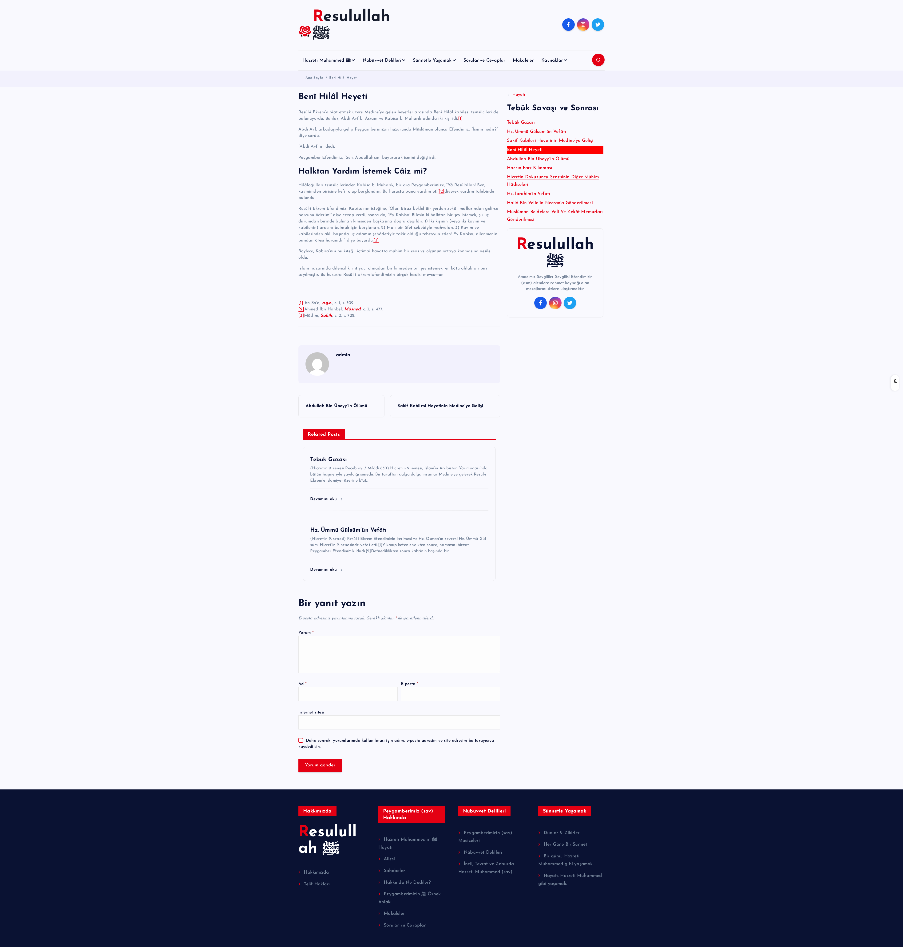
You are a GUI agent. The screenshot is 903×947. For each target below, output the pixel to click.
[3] (376, 240)
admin (343, 355)
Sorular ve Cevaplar (484, 60)
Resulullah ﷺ (555, 253)
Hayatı (518, 95)
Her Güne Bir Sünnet (565, 844)
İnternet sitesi (311, 712)
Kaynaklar (552, 60)
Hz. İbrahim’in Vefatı (528, 194)
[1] (460, 119)
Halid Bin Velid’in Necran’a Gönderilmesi (550, 203)
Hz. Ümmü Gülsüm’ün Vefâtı (536, 132)
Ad (302, 684)
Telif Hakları (317, 884)
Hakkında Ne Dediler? (407, 882)
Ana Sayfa (314, 78)
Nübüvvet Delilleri (382, 60)
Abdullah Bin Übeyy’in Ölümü (538, 159)
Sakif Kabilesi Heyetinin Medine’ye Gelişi (550, 141)
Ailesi (389, 859)
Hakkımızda (316, 872)
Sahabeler (394, 871)
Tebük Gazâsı (521, 122)
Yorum (306, 633)
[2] (441, 192)
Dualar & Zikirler (561, 833)
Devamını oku (324, 499)
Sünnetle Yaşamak (432, 60)
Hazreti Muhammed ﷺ (326, 60)
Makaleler (523, 60)
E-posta (409, 684)
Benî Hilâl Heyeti (343, 78)
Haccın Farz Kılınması (529, 168)
